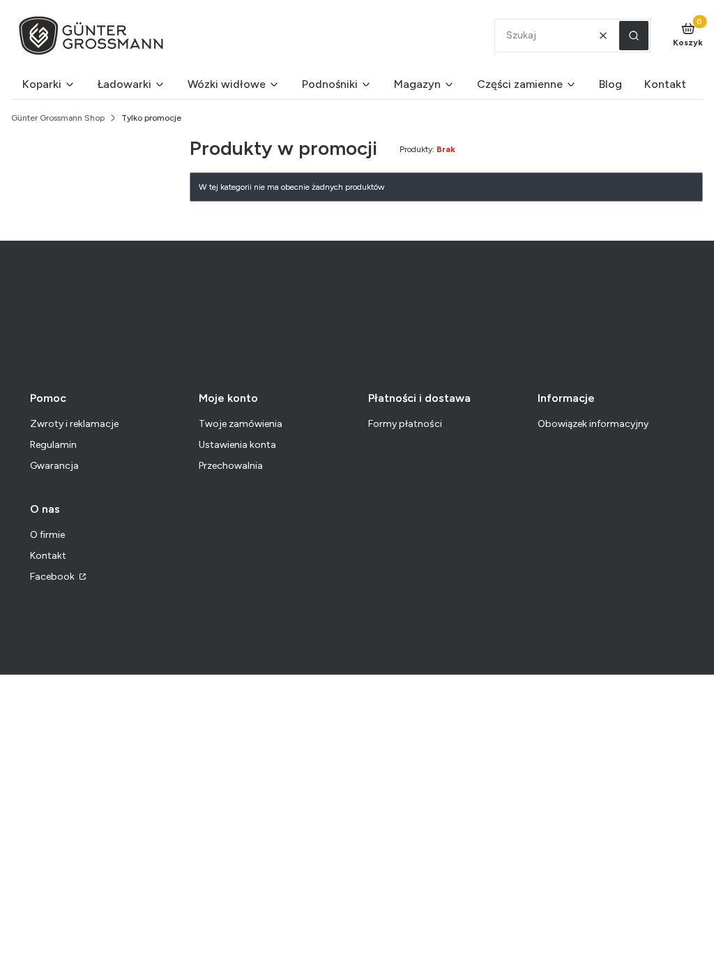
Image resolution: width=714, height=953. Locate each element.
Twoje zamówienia (240, 424)
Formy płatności (405, 424)
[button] (633, 35)
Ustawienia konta (237, 445)
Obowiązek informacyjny (593, 424)
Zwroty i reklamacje (74, 424)
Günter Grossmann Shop (58, 118)
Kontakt (48, 556)
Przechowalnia (231, 466)
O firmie (47, 535)
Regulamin (53, 445)
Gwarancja (54, 466)
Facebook (53, 577)
